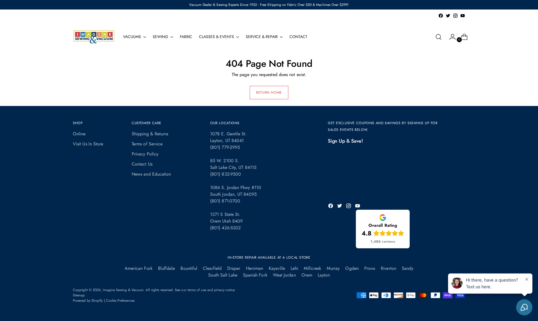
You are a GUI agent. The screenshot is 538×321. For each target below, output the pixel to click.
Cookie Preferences (120, 300)
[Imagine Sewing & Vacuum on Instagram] (455, 15)
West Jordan (284, 275)
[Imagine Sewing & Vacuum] (94, 37)
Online (79, 134)
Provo (369, 268)
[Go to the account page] (450, 37)
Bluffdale (166, 268)
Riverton (388, 268)
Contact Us (142, 164)
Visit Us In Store (88, 144)
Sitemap (79, 295)
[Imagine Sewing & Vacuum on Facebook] (440, 15)
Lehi (294, 268)
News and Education (151, 174)
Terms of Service (147, 144)
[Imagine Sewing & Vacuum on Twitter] (448, 15)
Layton (324, 275)
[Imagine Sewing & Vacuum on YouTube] (462, 15)
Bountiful (188, 268)
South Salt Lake (222, 275)
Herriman (254, 268)
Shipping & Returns (150, 134)
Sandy (407, 268)
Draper (233, 268)
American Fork (138, 268)
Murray (333, 268)
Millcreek (312, 268)
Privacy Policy (145, 154)
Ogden (351, 268)
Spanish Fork (255, 275)
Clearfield (212, 268)
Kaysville (277, 268)
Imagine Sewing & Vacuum (123, 289)
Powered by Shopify (88, 300)
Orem (307, 275)
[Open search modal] (438, 37)
